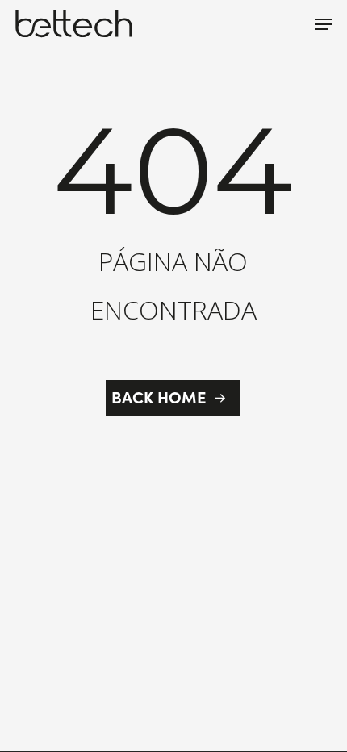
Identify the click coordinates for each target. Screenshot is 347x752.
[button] (323, 24)
